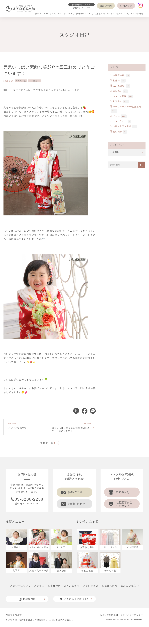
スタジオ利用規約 (109, 615)
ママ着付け (123, 492)
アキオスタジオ (76, 599)
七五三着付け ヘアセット (124, 504)
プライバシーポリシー (131, 615)
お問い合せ (126, 6)
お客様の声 (118, 75)
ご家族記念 (118, 86)
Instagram (29, 599)
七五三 (34, 81)
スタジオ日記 (21, 81)
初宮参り (117, 101)
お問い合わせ (76, 503)
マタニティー (120, 121)
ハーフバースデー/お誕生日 (127, 106)
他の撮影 (117, 131)
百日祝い (117, 91)
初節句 (116, 80)
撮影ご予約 (106, 6)
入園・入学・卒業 (122, 126)
